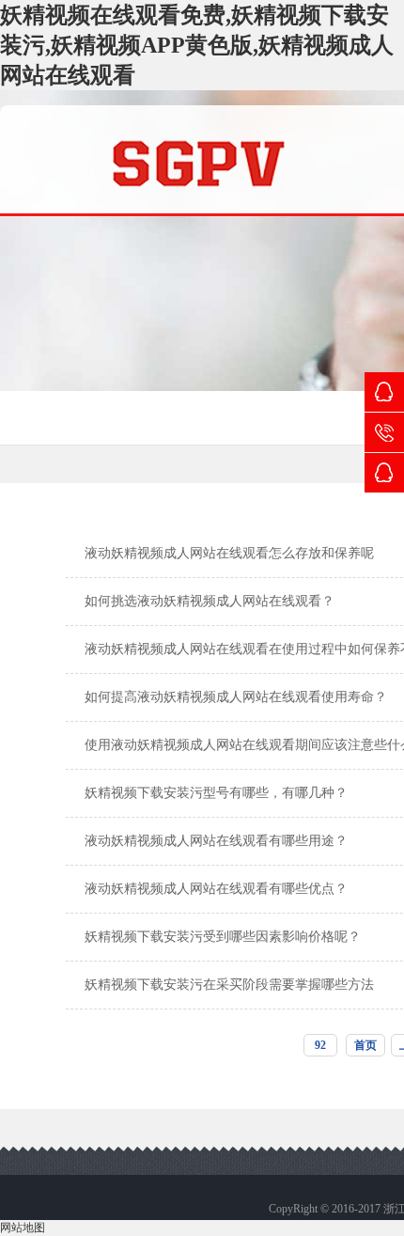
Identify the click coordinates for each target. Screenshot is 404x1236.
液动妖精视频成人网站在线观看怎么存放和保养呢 (229, 553)
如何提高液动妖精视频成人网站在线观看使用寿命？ (236, 697)
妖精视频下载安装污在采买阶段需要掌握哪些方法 (229, 985)
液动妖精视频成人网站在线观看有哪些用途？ (216, 841)
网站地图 (22, 1227)
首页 (365, 1045)
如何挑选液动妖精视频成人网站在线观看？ (209, 601)
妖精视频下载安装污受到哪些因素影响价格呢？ (223, 937)
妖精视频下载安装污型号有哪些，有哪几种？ (216, 793)
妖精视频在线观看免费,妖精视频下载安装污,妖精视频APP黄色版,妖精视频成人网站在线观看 (197, 45)
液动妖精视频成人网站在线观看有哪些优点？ (216, 889)
